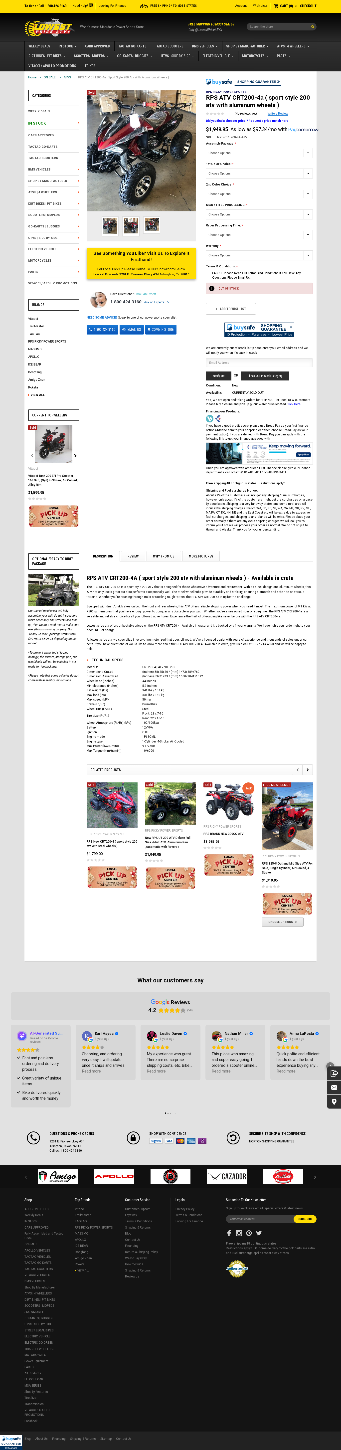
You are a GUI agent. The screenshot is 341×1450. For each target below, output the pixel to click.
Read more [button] (91, 1071)
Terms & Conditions (138, 1221)
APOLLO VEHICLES (37, 1250)
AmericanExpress (191, 1141)
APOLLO (33, 357)
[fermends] (227, 1176)
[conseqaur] (283, 1176)
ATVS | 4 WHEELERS (291, 46)
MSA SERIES (32, 1385)
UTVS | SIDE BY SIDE (175, 56)
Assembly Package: (220, 143)
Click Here (294, 404)
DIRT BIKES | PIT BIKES (45, 56)
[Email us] (334, 1087)
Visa (169, 1141)
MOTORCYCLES (253, 56)
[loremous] (57, 1176)
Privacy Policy (184, 1209)
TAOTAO (34, 334)
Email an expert (145, 294)
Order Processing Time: (224, 225)
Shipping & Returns (138, 1227)
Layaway (131, 1215)
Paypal (156, 1141)
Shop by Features (36, 1392)
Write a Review (278, 113)
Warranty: (213, 246)
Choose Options (280, 922)
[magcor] (170, 1176)
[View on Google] (87, 1036)
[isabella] (114, 1176)
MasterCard (180, 1141)
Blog (128, 1233)
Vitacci (33, 319)
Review (133, 556)
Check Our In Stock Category (265, 376)
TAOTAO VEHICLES (37, 1257)
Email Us (134, 330)
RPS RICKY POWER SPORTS (47, 341)
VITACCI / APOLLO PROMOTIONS (52, 66)
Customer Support (137, 1209)
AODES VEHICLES (36, 1209)
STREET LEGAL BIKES (38, 1330)
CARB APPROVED (97, 46)
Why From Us (163, 556)
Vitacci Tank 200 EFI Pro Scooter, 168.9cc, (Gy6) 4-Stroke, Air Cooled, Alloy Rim (53, 480)
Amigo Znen (36, 379)
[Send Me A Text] (334, 1073)
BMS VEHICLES (203, 46)
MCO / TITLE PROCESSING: (226, 205)
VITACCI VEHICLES (37, 1275)
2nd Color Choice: (219, 184)
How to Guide (134, 1264)
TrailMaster (36, 326)
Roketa (33, 387)
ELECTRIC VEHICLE (216, 56)
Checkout (308, 6)
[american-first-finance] (218, 418)
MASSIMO (35, 349)
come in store (163, 330)
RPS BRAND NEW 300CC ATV (223, 834)
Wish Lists (260, 5)
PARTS (282, 56)
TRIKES (90, 66)
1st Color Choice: (219, 164)
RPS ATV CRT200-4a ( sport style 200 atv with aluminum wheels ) (123, 77)
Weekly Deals (39, 46)
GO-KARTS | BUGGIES (133, 56)
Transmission (34, 1404)
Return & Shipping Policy (141, 1252)
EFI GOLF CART (34, 1379)
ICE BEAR (34, 364)
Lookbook (30, 1421)
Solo (202, 1141)
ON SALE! (50, 77)
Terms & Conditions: (221, 266)
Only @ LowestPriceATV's (211, 27)
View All (38, 395)
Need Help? (80, 5)
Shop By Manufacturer (245, 46)
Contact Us (133, 1240)
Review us (132, 1276)
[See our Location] (334, 1102)
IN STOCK (66, 46)
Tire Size (30, 1398)
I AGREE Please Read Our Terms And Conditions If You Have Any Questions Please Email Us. (256, 275)
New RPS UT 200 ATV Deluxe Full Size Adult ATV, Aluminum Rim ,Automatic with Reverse (167, 842)
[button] (11, 1442)
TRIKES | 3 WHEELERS (39, 1349)
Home (32, 77)
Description (103, 556)
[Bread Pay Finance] (209, 418)
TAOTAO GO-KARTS (132, 46)
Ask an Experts (154, 302)
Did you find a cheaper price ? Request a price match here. (248, 121)
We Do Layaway (136, 1258)
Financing (132, 1246)
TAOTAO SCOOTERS (169, 46)
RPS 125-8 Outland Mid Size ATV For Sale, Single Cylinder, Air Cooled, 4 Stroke (287, 868)
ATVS (67, 77)
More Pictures (201, 556)
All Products (32, 1373)
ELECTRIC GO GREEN (38, 1342)
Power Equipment (36, 1361)
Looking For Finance (112, 5)
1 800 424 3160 (126, 301)
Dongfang (35, 372)
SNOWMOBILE (34, 1312)
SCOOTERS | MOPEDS (89, 56)
